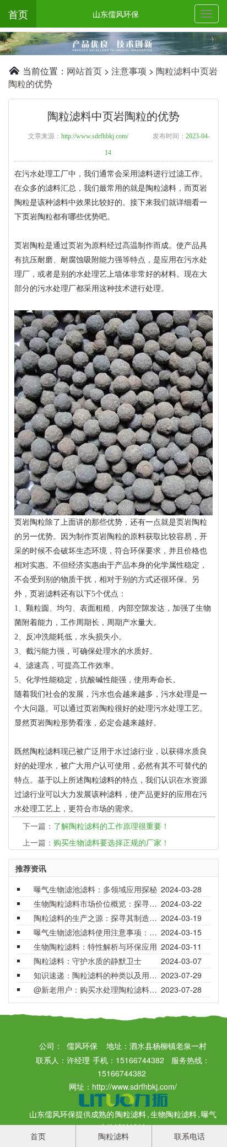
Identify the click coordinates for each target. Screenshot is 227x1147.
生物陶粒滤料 (173, 1113)
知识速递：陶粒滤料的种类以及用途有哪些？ (96, 975)
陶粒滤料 (130, 1113)
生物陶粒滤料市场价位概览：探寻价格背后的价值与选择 (96, 903)
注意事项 (129, 70)
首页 (18, 14)
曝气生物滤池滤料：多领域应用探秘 (95, 889)
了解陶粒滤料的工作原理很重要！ (111, 825)
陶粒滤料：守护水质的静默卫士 (88, 960)
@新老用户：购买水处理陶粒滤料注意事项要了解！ (96, 989)
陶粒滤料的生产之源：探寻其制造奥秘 (96, 917)
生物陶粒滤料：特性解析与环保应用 (95, 946)
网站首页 (84, 70)
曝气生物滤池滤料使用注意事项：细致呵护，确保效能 (96, 932)
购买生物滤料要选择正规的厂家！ (111, 842)
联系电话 (189, 1135)
